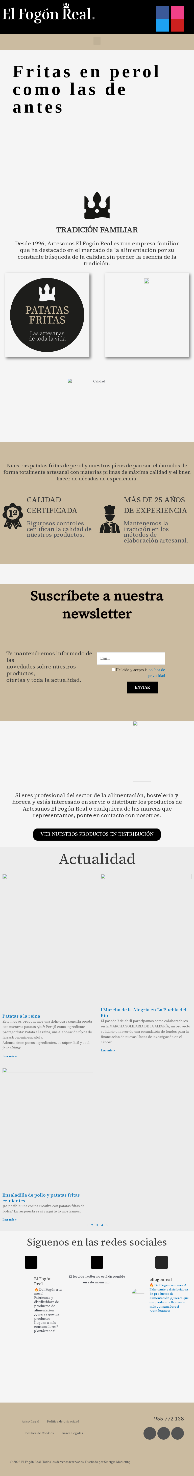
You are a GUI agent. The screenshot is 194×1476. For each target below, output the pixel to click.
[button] (97, 41)
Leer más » (10, 1056)
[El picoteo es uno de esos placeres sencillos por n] (177, 1362)
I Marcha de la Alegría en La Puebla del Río (143, 1012)
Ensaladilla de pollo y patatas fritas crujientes (41, 1198)
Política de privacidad (63, 1421)
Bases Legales (72, 1433)
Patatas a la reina (21, 1016)
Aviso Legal (30, 1421)
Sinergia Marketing (117, 1462)
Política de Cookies (39, 1433)
